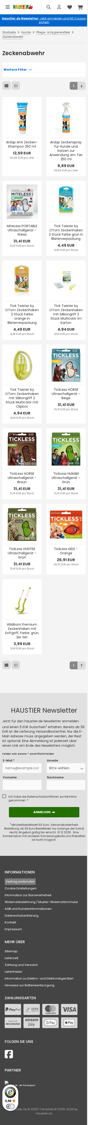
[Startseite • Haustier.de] (23, 7)
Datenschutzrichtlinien (43, 797)
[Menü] (7, 7)
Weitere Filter (15, 69)
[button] (66, 768)
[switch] (10, 1106)
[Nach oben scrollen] (81, 665)
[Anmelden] (59, 7)
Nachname (55, 777)
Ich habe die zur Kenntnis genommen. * (42, 798)
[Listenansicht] (16, 85)
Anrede (52, 760)
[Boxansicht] (6, 85)
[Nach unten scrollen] (81, 86)
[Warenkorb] (80, 7)
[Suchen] (48, 7)
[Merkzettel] (69, 7)
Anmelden (44, 812)
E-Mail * (9, 760)
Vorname (10, 777)
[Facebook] (9, 1054)
